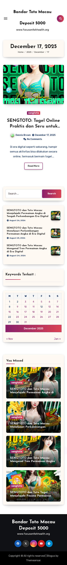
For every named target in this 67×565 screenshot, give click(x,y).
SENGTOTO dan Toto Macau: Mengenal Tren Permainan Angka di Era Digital (27, 248)
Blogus (51, 555)
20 (49, 312)
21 (57, 312)
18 (33, 312)
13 (49, 306)
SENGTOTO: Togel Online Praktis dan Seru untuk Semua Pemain (33, 126)
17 (25, 312)
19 (41, 312)
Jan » (57, 338)
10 (25, 306)
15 (9, 312)
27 (49, 317)
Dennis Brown (23, 135)
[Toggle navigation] (5, 18)
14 (57, 306)
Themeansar (33, 560)
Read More (33, 166)
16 (17, 312)
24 (25, 317)
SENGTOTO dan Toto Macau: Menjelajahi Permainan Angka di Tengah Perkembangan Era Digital (27, 213)
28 (57, 317)
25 (33, 317)
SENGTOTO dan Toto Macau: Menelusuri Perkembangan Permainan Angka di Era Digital (26, 231)
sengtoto (33, 113)
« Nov (9, 338)
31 (25, 322)
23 (17, 317)
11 (33, 306)
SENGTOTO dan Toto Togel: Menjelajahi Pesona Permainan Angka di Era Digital (30, 496)
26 (41, 317)
